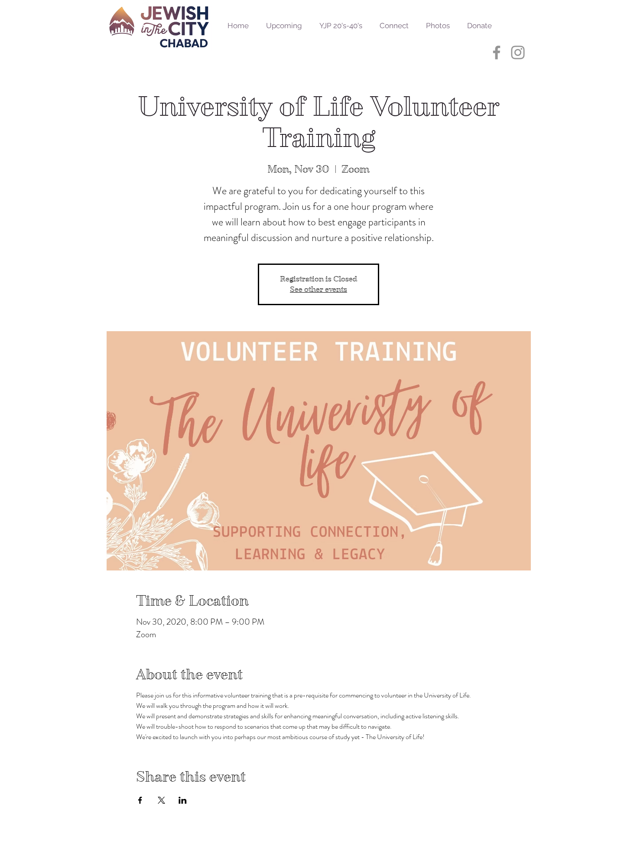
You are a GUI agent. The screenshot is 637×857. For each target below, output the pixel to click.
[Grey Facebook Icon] (497, 52)
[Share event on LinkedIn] (183, 800)
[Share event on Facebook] (140, 800)
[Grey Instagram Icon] (518, 52)
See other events (318, 289)
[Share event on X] (161, 800)
